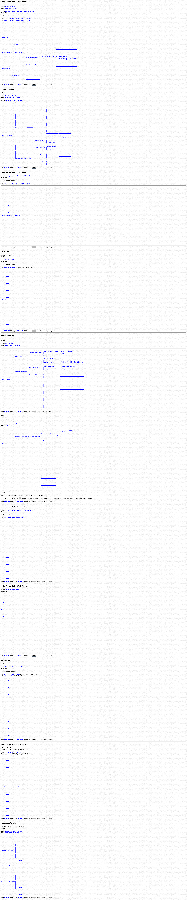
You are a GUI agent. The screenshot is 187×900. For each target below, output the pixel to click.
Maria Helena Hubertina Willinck (11, 787)
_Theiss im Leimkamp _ (7, 443)
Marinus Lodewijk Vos (12, 674)
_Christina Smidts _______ (36, 360)
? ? (6, 425)
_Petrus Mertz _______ (7, 363)
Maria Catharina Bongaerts (14, 518)
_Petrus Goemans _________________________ (72, 368)
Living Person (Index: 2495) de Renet (19, 11)
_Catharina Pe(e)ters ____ (36, 374)
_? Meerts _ (70, 430)
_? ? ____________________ (48, 440)
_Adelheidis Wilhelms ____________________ (72, 355)
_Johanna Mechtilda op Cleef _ (24, 158)
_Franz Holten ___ (6, 37)
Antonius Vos (9, 676)
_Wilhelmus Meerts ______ (21, 356)
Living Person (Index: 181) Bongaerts (19, 510)
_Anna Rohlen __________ (18, 75)
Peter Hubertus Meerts (13, 752)
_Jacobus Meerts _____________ (24, 143)
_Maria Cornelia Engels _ (21, 371)
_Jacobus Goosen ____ (52, 146)
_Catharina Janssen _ (65, 139)
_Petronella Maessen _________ (24, 127)
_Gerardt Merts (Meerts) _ (48, 433)
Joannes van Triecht (8, 865)
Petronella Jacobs (7, 135)
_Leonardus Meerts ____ (39, 140)
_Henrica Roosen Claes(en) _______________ (72, 366)
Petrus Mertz (10, 343)
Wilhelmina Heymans (12, 345)
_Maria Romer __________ (18, 44)
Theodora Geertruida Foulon (15, 667)
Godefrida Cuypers (12, 832)
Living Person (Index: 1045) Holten (17, 18)
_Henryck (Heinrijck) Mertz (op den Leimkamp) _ (27, 436)
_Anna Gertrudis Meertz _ (8, 151)
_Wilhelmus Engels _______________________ (72, 365)
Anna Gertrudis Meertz (13, 97)
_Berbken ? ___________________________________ (27, 451)
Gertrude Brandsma (12, 589)
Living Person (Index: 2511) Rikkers (12, 624)
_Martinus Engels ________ (36, 367)
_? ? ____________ (62, 435)
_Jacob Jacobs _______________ (24, 113)
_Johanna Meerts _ (6, 68)
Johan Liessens (10, 260)
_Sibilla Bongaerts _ (52, 150)
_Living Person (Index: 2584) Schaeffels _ (72, 362)
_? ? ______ (70, 431)
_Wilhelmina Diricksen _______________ (66, 56)
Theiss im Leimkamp (12, 424)
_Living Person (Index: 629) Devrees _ (66, 60)
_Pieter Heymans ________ (21, 387)
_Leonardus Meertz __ (65, 137)
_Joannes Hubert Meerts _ (48, 56)
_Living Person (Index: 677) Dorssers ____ (72, 361)
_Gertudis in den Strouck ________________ (72, 351)
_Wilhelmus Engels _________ (52, 366)
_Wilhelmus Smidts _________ (52, 358)
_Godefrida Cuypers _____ (8, 881)
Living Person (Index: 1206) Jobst (12, 215)
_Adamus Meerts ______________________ (66, 55)
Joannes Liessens (10, 267)
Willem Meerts (6, 459)
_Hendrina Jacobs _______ (21, 402)
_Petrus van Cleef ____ (39, 154)
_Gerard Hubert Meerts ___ (33, 57)
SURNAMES (20, 84)
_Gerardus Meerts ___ (52, 139)
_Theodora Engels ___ (52, 142)
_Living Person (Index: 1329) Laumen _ (66, 58)
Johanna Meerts (11, 8)
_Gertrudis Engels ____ (39, 162)
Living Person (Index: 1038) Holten (18, 176)
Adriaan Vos (5, 708)
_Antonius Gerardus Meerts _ (52, 351)
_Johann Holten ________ (18, 30)
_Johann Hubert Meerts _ (18, 61)
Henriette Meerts (7, 379)
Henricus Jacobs (11, 96)
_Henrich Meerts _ (62, 431)
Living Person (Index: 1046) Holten (17, 183)
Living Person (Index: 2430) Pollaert (13, 550)
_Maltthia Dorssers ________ (52, 362)
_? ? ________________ (7, 474)
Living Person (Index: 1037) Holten (17, 20)
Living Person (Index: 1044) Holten (12, 52)
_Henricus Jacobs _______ (8, 120)
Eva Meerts (5, 299)
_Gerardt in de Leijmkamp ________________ (72, 350)
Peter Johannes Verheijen (14, 100)
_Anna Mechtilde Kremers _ (33, 64)
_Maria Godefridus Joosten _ (52, 355)
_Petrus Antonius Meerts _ (36, 352)
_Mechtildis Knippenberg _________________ (72, 370)
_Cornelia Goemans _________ (52, 370)
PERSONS (7, 84)
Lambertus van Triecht (13, 831)
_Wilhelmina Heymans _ (7, 394)
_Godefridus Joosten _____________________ (72, 354)
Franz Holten (10, 6)
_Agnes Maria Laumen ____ (48, 60)
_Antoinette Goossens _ (39, 147)
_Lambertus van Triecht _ (8, 850)
